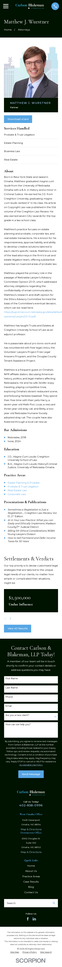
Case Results (31, 881)
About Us (31, 871)
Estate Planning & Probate (24, 482)
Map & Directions (31, 829)
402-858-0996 (31, 805)
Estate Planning (13, 142)
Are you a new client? (17, 715)
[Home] (30, 6)
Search (11, 903)
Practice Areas (31, 876)
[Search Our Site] (54, 903)
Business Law (12, 151)
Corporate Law (17, 494)
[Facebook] (27, 919)
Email (8, 706)
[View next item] (10, 618)
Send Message (31, 774)
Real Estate (11, 159)
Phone (9, 697)
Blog (31, 886)
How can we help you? (18, 724)
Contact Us (31, 892)
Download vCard (18, 119)
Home (31, 865)
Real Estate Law (17, 490)
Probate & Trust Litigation (19, 134)
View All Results (18, 628)
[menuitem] (14, 952)
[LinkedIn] (34, 919)
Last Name (11, 687)
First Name (11, 678)
